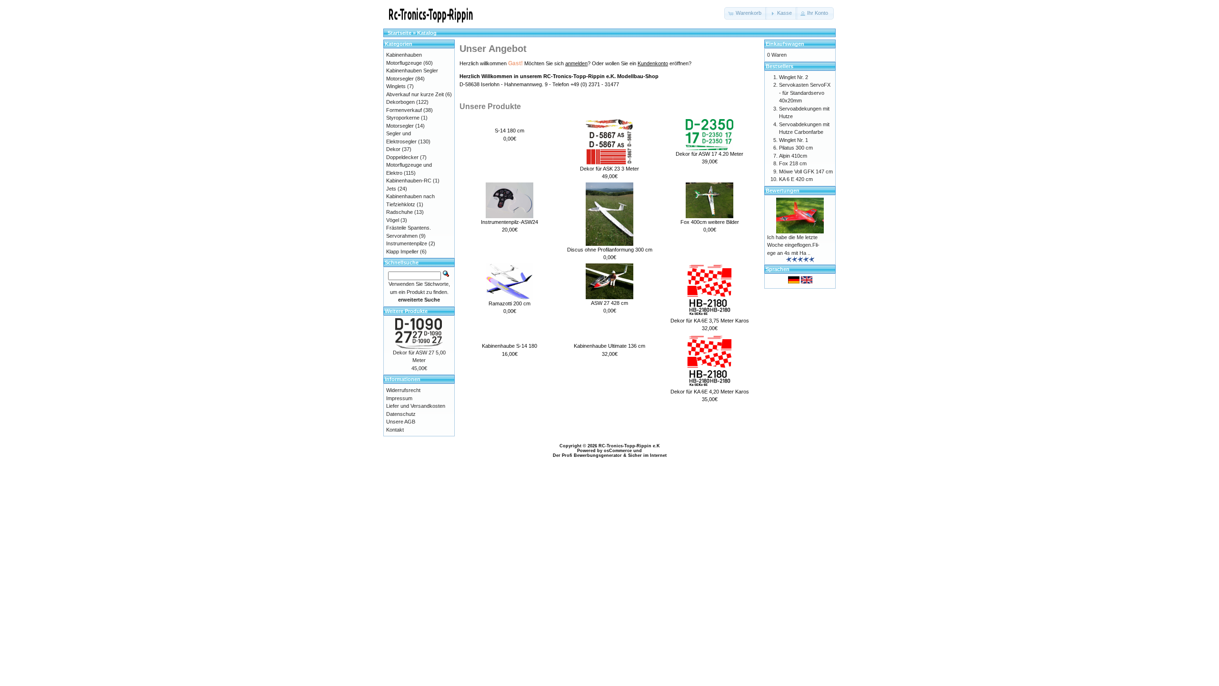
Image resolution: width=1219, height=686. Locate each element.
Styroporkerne (403, 118)
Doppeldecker (402, 157)
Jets (391, 189)
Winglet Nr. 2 (793, 77)
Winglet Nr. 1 (793, 140)
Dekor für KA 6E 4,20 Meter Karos (709, 391)
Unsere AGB (400, 421)
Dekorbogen (400, 102)
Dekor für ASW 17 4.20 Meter (709, 154)
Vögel (392, 220)
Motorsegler (400, 126)
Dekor (393, 149)
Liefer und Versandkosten (415, 406)
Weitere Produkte (406, 311)
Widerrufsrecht (403, 390)
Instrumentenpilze (406, 243)
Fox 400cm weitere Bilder (709, 222)
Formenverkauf (404, 110)
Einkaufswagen (785, 44)
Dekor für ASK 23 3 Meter (609, 169)
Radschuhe (399, 212)
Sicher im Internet (647, 455)
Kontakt (395, 430)
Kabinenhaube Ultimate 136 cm (609, 346)
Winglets (396, 86)
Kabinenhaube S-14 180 (509, 346)
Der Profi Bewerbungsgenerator (587, 455)
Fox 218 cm (793, 163)
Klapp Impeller (402, 251)
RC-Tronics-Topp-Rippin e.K (629, 446)
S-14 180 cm (509, 130)
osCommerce (618, 450)
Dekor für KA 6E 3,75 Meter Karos (709, 320)
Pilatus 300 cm (796, 148)
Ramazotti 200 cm (509, 303)
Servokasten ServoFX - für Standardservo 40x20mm (804, 92)
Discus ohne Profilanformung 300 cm (609, 249)
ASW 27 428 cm (609, 303)
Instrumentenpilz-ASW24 (509, 222)
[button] (745, 13)
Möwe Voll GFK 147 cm (806, 171)
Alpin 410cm (793, 156)
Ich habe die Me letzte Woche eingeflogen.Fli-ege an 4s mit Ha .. (793, 245)
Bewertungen (782, 190)
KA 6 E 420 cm (796, 179)
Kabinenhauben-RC (408, 180)
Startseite (399, 33)
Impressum (399, 398)
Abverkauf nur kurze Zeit (415, 94)
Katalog (427, 33)
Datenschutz (401, 414)
